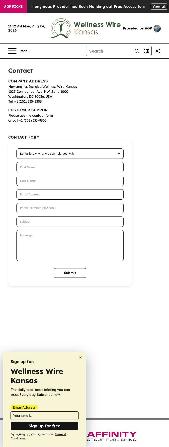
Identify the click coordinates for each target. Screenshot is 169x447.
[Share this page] (158, 51)
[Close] (80, 357)
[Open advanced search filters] (146, 51)
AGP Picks (13, 7)
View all (159, 6)
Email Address (24, 407)
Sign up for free (44, 425)
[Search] (137, 51)
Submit (70, 273)
